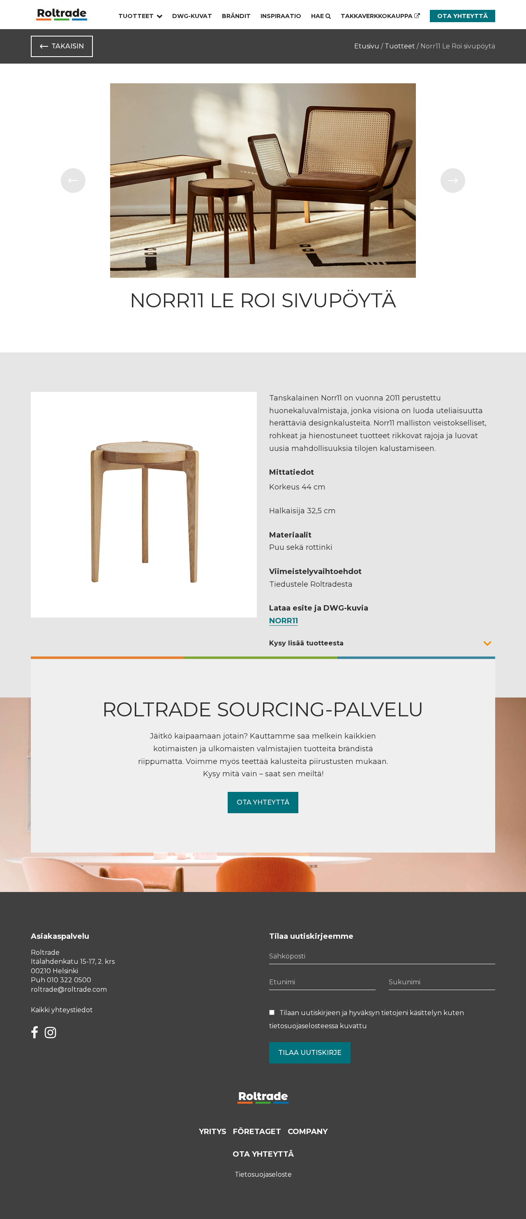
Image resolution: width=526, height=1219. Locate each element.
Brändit (236, 16)
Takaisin (67, 46)
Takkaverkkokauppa (377, 16)
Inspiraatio (281, 16)
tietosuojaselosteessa (303, 1026)
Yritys (212, 1131)
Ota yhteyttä (462, 16)
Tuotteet (136, 16)
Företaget (257, 1131)
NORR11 (283, 620)
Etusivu (366, 46)
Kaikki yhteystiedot (62, 1010)
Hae (318, 16)
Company (308, 1131)
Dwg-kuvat (192, 16)
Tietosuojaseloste (263, 1174)
